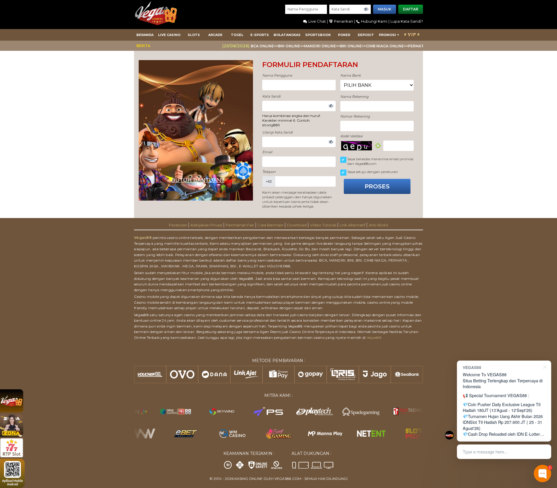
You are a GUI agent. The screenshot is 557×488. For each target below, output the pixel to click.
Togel (237, 35)
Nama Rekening (354, 96)
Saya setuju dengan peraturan (372, 172)
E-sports (259, 35)
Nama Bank (350, 75)
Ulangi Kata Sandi (277, 132)
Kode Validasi (351, 136)
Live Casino (169, 35)
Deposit (366, 35)
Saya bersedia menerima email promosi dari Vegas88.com (380, 161)
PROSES (377, 186)
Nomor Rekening (355, 116)
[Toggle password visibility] (366, 9)
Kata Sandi (271, 96)
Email (267, 152)
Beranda (144, 35)
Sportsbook (318, 35)
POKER (344, 35)
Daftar (410, 9)
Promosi (387, 35)
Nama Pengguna (277, 75)
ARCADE (215, 35)
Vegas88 (143, 237)
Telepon (269, 172)
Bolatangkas (287, 35)
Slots (194, 35)
